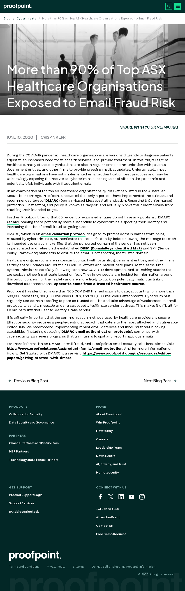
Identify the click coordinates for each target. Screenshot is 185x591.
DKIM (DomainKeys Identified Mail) (111, 248)
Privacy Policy (56, 566)
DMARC (51, 200)
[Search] (168, 6)
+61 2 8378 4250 (107, 509)
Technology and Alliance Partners (33, 460)
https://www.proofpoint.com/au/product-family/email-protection (64, 348)
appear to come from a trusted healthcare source (99, 284)
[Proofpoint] (18, 6)
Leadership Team (109, 447)
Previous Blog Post (31, 380)
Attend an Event (108, 517)
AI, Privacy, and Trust (111, 464)
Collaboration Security (25, 414)
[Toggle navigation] (177, 6)
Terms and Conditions (24, 566)
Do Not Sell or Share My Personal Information (123, 566)
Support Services (21, 503)
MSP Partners (19, 451)
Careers (102, 439)
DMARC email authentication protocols (96, 331)
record (13, 222)
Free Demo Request (111, 534)
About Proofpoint (109, 414)
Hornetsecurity (107, 472)
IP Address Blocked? (24, 511)
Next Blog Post (157, 380)
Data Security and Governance (31, 422)
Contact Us (104, 525)
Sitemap (78, 566)
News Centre (106, 456)
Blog (7, 18)
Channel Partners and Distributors (34, 443)
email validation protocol (63, 234)
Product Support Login (25, 495)
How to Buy (104, 431)
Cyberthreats (26, 18)
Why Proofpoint (108, 422)
